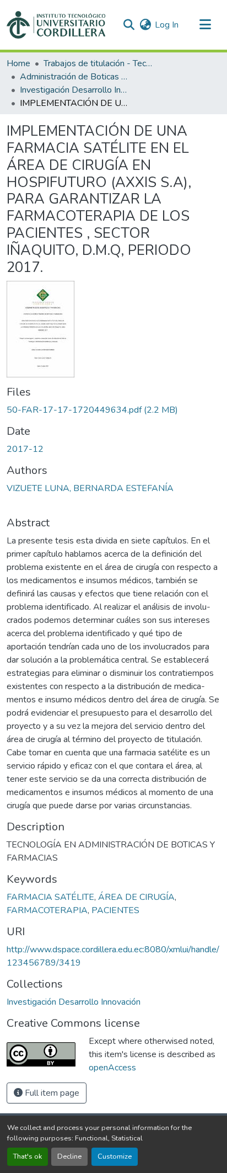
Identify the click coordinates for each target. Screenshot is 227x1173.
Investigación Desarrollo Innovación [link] (75, 90)
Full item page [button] (51, 1093)
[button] (56, 25)
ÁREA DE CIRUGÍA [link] (136, 897)
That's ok (27, 1156)
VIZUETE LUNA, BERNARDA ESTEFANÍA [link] (90, 488)
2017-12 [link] (25, 449)
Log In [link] (167, 25)
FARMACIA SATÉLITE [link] (50, 897)
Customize (115, 1156)
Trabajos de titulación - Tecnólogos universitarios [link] (99, 63)
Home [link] (18, 63)
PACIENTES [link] (115, 910)
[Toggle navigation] (205, 24)
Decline (69, 1156)
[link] (113, 410)
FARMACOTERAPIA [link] (47, 910)
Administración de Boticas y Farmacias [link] (75, 77)
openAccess (112, 1068)
